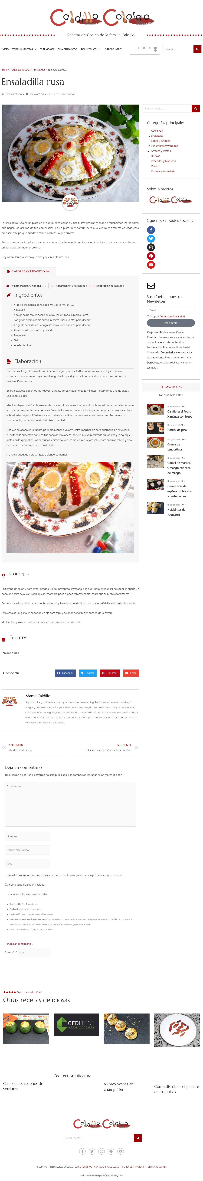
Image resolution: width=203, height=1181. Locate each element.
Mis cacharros (113, 49)
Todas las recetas (22, 49)
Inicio (5, 49)
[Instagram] (151, 247)
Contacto (99, 1167)
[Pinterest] (151, 256)
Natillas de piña (177, 430)
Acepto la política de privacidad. (26, 884)
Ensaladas (39, 69)
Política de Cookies (157, 1167)
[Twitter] (151, 239)
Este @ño (11, 952)
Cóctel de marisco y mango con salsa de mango (179, 468)
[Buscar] (197, 49)
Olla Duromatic (67, 49)
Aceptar (167, 316)
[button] (65, 673)
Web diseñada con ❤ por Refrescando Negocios (101, 1175)
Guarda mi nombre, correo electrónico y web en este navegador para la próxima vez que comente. (65, 875)
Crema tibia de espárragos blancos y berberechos (179, 491)
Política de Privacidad (172, 316)
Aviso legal (113, 1167)
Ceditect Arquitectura (72, 1075)
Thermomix (47, 49)
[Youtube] (151, 265)
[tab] (29, 271)
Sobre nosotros (83, 1167)
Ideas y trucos (89, 49)
